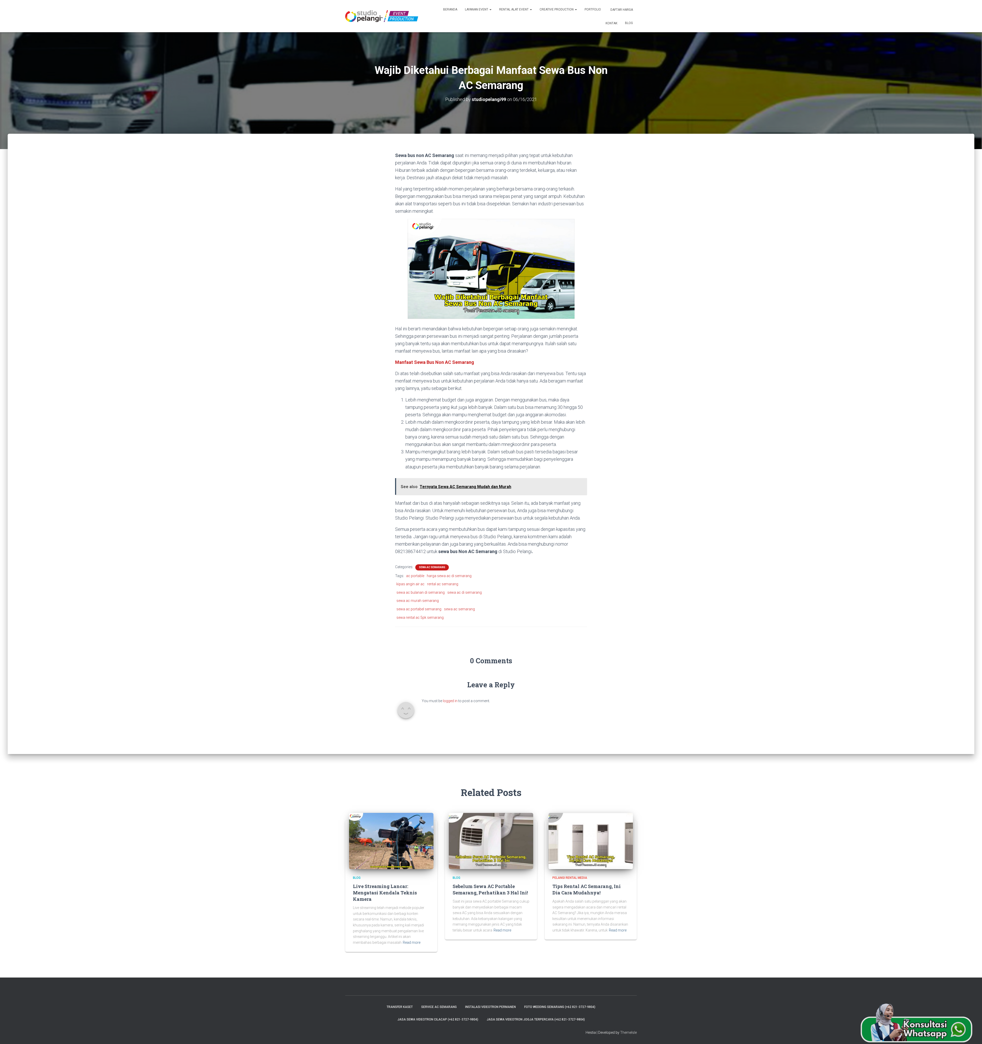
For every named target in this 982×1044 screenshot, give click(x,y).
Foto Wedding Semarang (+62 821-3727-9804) (559, 1007)
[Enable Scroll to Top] (971, 1033)
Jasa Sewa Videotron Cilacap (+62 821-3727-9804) (437, 1019)
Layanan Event (477, 9)
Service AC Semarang (439, 1007)
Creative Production (557, 9)
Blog (629, 23)
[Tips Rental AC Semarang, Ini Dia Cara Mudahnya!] (591, 841)
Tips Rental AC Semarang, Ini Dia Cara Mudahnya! (586, 889)
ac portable (415, 576)
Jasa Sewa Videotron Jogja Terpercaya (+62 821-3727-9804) (536, 1019)
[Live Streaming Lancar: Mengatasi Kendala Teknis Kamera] (391, 841)
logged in (450, 701)
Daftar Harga (621, 10)
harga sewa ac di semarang (449, 576)
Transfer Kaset (400, 1007)
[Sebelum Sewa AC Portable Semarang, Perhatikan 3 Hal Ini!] (491, 841)
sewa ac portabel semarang (418, 609)
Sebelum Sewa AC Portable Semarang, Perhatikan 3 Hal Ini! (490, 889)
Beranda (450, 9)
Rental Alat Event (514, 9)
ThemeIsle (628, 1032)
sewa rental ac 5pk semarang (420, 617)
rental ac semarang (442, 584)
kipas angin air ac (410, 584)
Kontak (611, 23)
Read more (411, 942)
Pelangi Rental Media (569, 878)
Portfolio (593, 9)
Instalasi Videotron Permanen (490, 1007)
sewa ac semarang (432, 567)
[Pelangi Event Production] (381, 16)
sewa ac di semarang (464, 592)
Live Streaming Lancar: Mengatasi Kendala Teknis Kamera (385, 892)
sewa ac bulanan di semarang (420, 592)
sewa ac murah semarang (417, 601)
